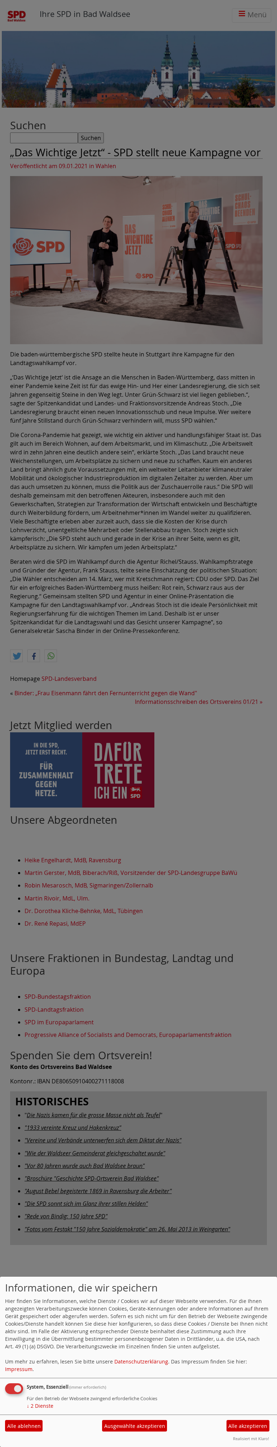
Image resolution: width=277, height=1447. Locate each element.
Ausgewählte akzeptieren (134, 1426)
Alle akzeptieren (247, 1426)
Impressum (18, 1369)
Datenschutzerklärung (141, 1361)
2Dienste (40, 1405)
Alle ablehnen (24, 1426)
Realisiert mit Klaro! (251, 1438)
